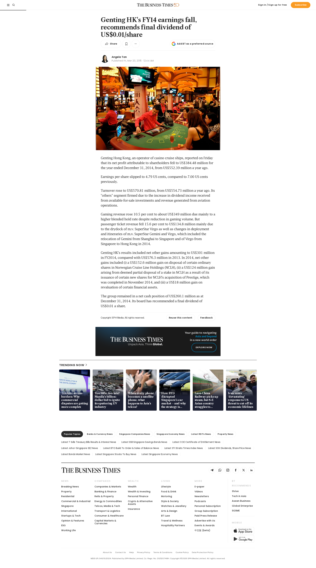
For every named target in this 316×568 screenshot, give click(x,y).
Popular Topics (72, 434)
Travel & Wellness (172, 520)
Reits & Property (104, 496)
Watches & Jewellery (173, 506)
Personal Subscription (208, 506)
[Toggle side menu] (8, 5)
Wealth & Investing (139, 491)
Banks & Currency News (100, 434)
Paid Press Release (206, 515)
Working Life (68, 530)
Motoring (166, 496)
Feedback (206, 317)
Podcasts (200, 501)
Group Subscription (206, 511)
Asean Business (241, 501)
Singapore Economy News (170, 434)
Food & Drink (168, 491)
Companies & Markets (107, 486)
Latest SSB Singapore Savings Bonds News (144, 442)
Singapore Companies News (134, 434)
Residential (67, 496)
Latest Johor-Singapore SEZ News (79, 448)
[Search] (13, 5)
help (131, 552)
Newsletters (202, 496)
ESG (63, 525)
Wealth (132, 486)
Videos (199, 491)
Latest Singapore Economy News (160, 454)
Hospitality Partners (173, 525)
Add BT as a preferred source (195, 43)
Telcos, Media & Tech (107, 506)
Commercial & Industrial (76, 501)
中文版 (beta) (202, 530)
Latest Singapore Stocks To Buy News (115, 454)
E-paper (199, 486)
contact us (120, 552)
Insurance (134, 509)
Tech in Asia (239, 496)
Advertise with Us (205, 520)
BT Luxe (165, 515)
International (69, 511)
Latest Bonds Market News (75, 454)
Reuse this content (180, 317)
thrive (235, 491)
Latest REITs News (201, 434)
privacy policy (143, 552)
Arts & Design (169, 511)
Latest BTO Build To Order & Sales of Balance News (131, 448)
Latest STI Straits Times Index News (183, 448)
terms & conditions (162, 552)
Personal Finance (138, 496)
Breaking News (70, 486)
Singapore (67, 506)
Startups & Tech (71, 515)
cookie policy (182, 552)
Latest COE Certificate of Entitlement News (196, 442)
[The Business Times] (155, 5)
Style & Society (170, 501)
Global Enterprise (242, 505)
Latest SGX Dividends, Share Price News (229, 448)
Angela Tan (119, 57)
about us (107, 552)
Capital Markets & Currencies (105, 522)
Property (66, 491)
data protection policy (202, 552)
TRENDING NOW (71, 365)
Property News (225, 434)
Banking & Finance (105, 491)
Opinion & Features (72, 520)
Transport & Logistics (107, 511)
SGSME (236, 510)
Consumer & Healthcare (109, 515)
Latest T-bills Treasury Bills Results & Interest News (88, 442)
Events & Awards (205, 525)
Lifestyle (166, 486)
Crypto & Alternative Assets (140, 503)
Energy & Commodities (108, 501)
